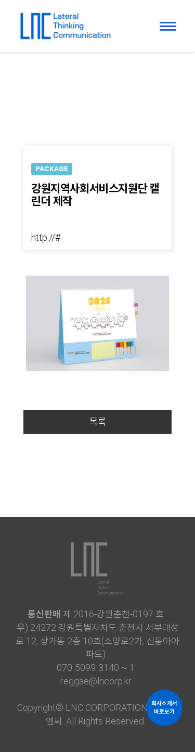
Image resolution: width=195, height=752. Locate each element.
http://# (45, 237)
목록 (97, 421)
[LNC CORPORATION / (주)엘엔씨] (65, 21)
